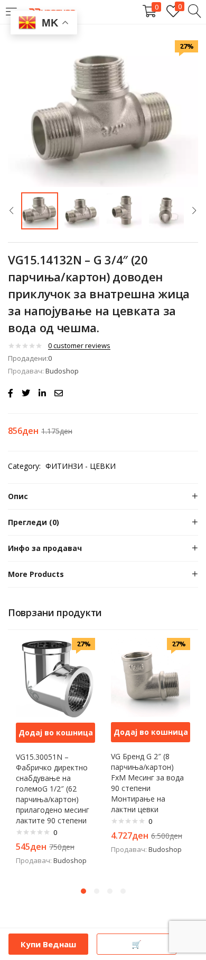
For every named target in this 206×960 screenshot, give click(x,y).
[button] (55, 733)
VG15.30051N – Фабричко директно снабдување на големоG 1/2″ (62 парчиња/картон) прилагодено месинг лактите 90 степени (52, 788)
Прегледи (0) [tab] (33, 522)
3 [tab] (110, 891)
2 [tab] (96, 891)
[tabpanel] (55, 756)
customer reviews (79, 345)
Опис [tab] (18, 496)
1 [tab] (83, 891)
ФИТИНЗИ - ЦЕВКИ (80, 466)
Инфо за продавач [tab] (45, 548)
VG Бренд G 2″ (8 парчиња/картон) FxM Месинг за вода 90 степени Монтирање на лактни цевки (147, 782)
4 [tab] (123, 891)
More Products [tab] (36, 574)
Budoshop (62, 371)
